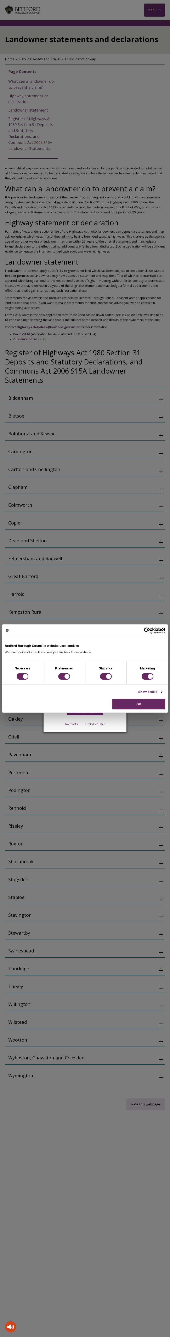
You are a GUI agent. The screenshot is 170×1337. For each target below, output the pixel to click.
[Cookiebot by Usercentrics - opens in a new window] (147, 630)
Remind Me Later (95, 724)
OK (138, 704)
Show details (147, 691)
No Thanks (71, 724)
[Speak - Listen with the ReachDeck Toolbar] (10, 1326)
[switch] (64, 676)
